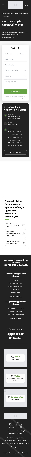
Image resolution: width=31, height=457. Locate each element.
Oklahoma (10, 13)
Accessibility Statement (21, 453)
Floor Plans (10, 438)
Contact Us (23, 265)
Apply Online (22, 441)
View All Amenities (15, 297)
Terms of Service (18, 98)
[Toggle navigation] (3, 5)
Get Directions (16, 152)
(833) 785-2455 (13, 125)
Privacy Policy (9, 98)
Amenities (5, 443)
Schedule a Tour (7, 37)
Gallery (12, 443)
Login (27, 443)
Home (4, 13)
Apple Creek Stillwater (21, 13)
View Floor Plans (15, 319)
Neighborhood (19, 438)
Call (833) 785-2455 (15, 433)
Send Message (15, 92)
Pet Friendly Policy (10, 441)
